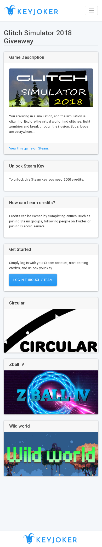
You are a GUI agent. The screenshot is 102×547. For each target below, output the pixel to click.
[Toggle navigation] (91, 10)
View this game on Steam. (29, 148)
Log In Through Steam (33, 280)
